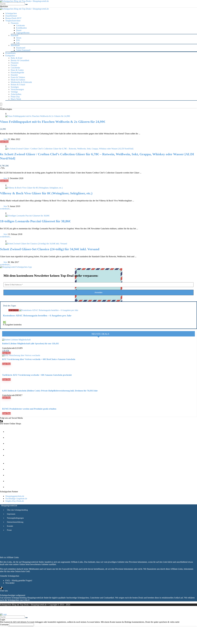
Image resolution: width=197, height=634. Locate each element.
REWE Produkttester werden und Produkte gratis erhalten (29, 409)
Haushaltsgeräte (17, 72)
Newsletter (9, 583)
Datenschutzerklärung (15, 522)
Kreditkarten (21, 28)
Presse (9, 530)
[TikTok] (1, 421)
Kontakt (10, 526)
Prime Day (15, 97)
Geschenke (15, 67)
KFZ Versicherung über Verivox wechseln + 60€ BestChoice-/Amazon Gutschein (38, 359)
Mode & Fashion (18, 80)
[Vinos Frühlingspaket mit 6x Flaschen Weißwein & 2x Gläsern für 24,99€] (37, 116)
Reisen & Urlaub (18, 84)
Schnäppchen (11, 13)
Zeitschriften (16, 94)
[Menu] (1, 104)
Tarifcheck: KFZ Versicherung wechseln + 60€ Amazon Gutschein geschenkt (37, 375)
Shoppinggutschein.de (14, 496)
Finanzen (14, 63)
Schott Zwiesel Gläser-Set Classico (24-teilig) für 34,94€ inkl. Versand (49, 249)
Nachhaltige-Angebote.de (16, 498)
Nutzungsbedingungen (15, 518)
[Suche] (26, 4)
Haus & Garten (17, 70)
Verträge (14, 92)
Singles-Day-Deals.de (14, 501)
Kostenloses (10, 53)
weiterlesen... (5, 209)
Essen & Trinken (18, 77)
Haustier (14, 75)
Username (4, 624)
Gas (17, 43)
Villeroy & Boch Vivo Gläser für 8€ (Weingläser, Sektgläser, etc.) (46, 193)
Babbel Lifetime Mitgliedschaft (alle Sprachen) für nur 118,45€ (30, 343)
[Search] (1, 107)
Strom (18, 38)
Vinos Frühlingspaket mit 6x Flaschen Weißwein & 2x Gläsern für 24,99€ (52, 121)
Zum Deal (4, 142)
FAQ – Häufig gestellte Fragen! (18, 580)
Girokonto (20, 25)
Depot (18, 30)
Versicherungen (17, 89)
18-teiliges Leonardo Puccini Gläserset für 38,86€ (35, 221)
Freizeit (14, 65)
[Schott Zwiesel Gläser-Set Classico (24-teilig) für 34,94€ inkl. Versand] (36, 243)
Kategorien (10, 55)
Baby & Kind (16, 58)
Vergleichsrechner (13, 20)
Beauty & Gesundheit (20, 60)
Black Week (16, 99)
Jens (5, 139)
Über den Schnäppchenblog (17, 510)
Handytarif (20, 48)
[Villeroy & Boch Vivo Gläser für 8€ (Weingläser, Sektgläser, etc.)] (34, 188)
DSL (18, 40)
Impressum (11, 514)
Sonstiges (15, 87)
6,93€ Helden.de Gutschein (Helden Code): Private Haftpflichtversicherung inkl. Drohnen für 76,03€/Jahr (50, 391)
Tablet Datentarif (23, 50)
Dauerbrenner (11, 16)
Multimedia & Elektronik (21, 82)
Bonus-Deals (13, 18)
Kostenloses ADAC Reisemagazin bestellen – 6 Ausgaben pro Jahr (37, 315)
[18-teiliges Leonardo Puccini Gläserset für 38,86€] (27, 216)
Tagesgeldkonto (22, 33)
